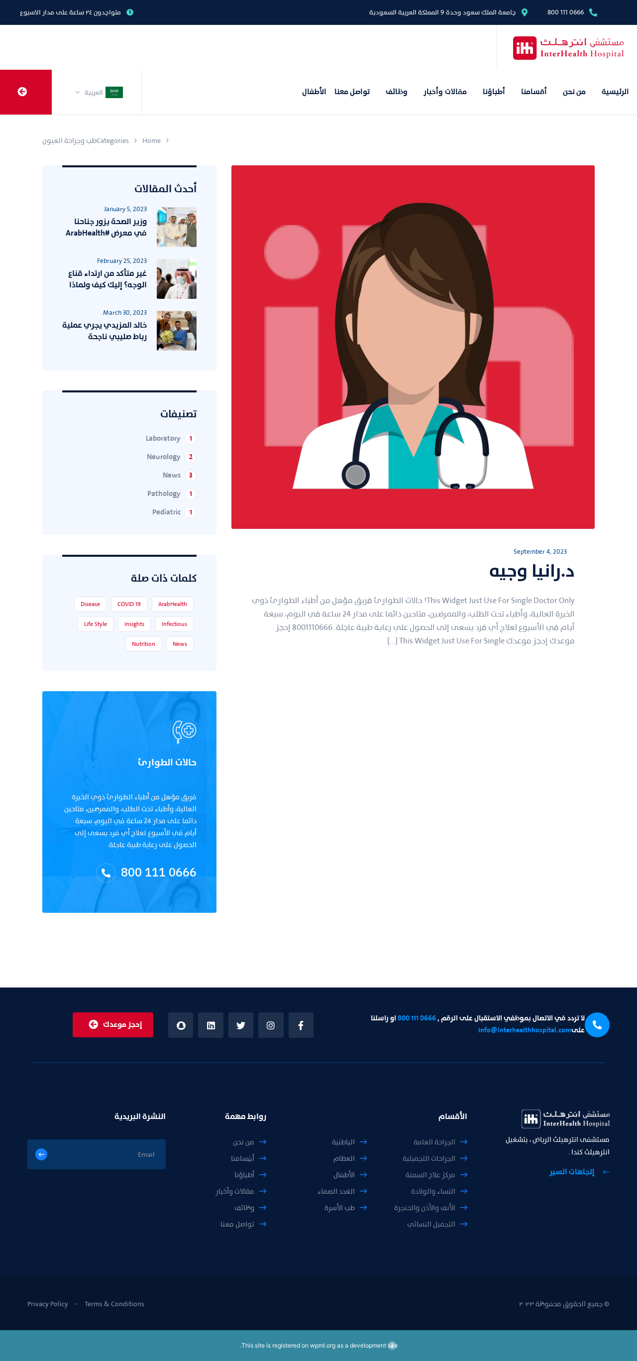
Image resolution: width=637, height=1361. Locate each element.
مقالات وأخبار (445, 92)
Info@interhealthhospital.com (524, 1030)
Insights (134, 624)
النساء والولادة (433, 1191)
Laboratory (169, 438)
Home (151, 140)
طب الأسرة (339, 1208)
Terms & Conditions (114, 1304)
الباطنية (343, 1142)
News (178, 475)
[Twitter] (240, 1024)
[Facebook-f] (301, 1024)
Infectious (174, 624)
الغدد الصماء (336, 1191)
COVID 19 (129, 604)
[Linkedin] (210, 1024)
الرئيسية (615, 92)
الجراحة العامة (434, 1142)
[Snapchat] (180, 1024)
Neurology (170, 457)
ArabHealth (172, 604)
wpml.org (322, 1345)
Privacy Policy (47, 1304)
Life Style (95, 624)
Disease (90, 604)
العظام (344, 1158)
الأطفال (314, 92)
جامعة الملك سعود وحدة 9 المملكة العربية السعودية (442, 12)
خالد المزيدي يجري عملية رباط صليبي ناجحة (104, 331)
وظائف (397, 92)
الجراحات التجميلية (429, 1158)
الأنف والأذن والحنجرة (424, 1208)
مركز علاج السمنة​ (430, 1175)
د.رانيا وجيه (532, 571)
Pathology (169, 494)
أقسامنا (534, 92)
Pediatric (172, 512)
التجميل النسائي (431, 1224)
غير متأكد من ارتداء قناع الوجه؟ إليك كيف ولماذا (107, 279)
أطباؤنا (494, 92)
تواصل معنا (352, 92)
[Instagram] (270, 1024)
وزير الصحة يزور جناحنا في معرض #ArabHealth (106, 227)
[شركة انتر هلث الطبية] (551, 47)
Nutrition (143, 644)
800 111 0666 (565, 12)
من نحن (574, 92)
